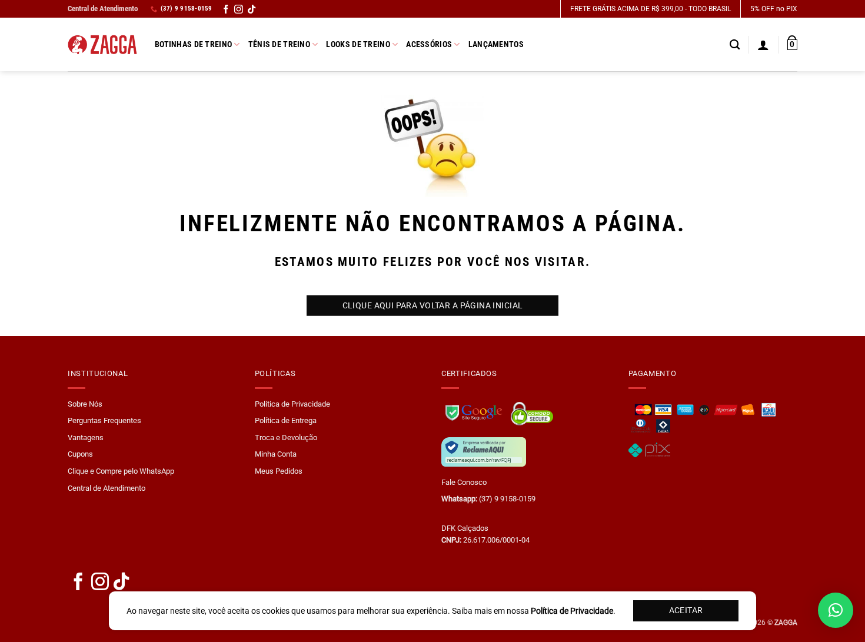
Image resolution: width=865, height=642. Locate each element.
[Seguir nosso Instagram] (238, 10)
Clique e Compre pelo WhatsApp (121, 471)
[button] (792, 44)
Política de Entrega (286, 420)
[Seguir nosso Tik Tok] (251, 10)
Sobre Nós (85, 404)
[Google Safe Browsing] (475, 411)
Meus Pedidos (278, 471)
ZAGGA (785, 622)
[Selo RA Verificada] (483, 451)
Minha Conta (276, 454)
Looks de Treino (358, 44)
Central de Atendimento (103, 8)
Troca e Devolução (286, 437)
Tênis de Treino (279, 44)
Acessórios (429, 44)
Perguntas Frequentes (104, 420)
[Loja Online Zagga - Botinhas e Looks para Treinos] (102, 45)
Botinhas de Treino (193, 44)
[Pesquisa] (735, 45)
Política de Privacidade (292, 404)
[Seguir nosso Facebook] (225, 10)
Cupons (80, 454)
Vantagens (86, 437)
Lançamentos (496, 44)
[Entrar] (763, 45)
